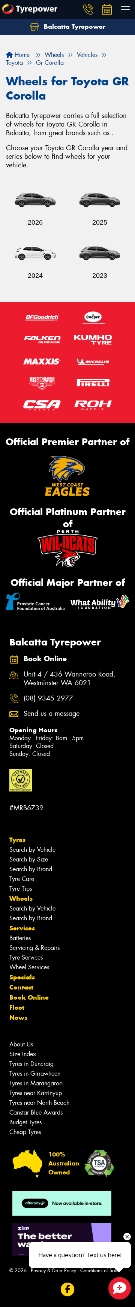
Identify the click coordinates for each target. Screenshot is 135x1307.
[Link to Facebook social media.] (68, 1290)
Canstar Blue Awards (36, 1112)
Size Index (22, 1054)
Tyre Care (21, 879)
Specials (22, 977)
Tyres (17, 840)
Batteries (20, 938)
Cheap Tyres (25, 1132)
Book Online (29, 997)
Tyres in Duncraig (31, 1064)
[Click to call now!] (88, 9)
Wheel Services (29, 967)
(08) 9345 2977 (48, 698)
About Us (21, 1044)
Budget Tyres (25, 1122)
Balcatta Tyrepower (73, 26)
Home (21, 55)
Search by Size (28, 859)
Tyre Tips (20, 889)
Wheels (21, 898)
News (18, 1017)
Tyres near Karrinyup (35, 1093)
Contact (21, 987)
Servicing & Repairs (34, 948)
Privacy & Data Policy (53, 1270)
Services (22, 928)
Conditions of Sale (99, 1270)
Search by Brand (30, 869)
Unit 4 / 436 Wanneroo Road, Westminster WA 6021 (70, 678)
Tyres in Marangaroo (36, 1083)
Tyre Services (26, 957)
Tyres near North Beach (39, 1103)
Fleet (16, 1007)
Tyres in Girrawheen (34, 1073)
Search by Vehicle (32, 850)
